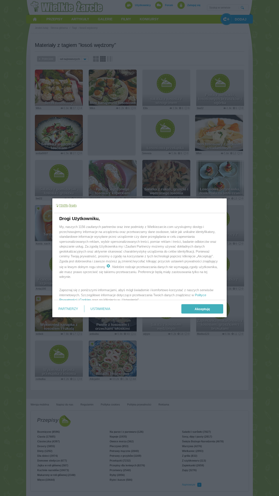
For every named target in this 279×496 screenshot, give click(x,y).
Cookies (85, 300)
